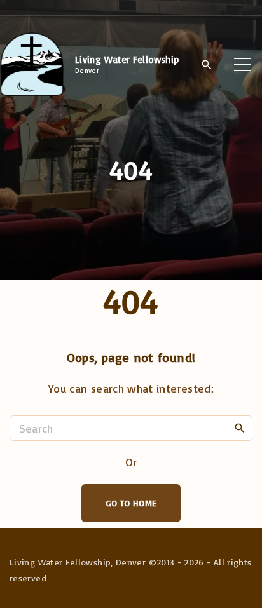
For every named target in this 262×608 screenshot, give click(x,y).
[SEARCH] (239, 427)
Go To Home (131, 502)
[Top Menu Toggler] (242, 64)
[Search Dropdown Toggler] (206, 64)
